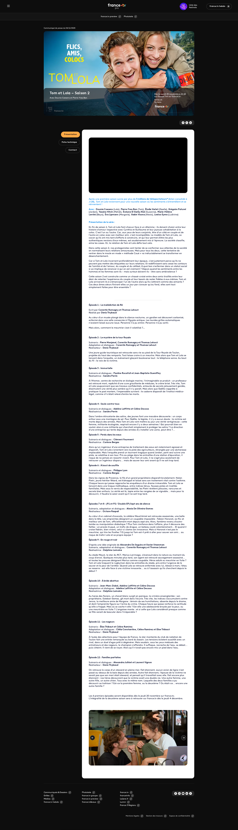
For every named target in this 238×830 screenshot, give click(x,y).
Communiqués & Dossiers (55, 792)
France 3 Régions (128, 805)
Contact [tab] (73, 150)
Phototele (128, 17)
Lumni (123, 802)
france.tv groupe (90, 796)
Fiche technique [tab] (69, 142)
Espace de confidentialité (179, 816)
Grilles (46, 796)
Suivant (183, 737)
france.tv (124, 792)
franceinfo (125, 796)
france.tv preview (109, 17)
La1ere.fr (124, 799)
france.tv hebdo (217, 6)
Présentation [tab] (70, 134)
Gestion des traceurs (154, 816)
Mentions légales (132, 816)
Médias (47, 799)
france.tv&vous (89, 802)
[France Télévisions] (117, 6)
